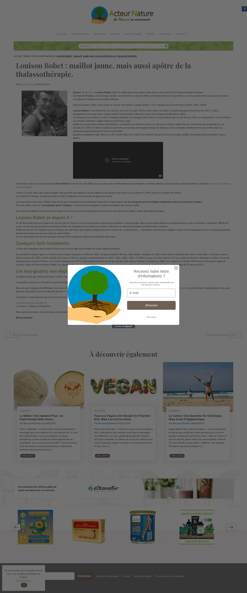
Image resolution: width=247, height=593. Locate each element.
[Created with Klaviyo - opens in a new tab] (123, 326)
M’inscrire (151, 305)
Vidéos (150, 34)
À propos (165, 34)
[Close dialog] (176, 268)
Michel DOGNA (133, 34)
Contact (181, 34)
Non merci (151, 317)
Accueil (62, 34)
